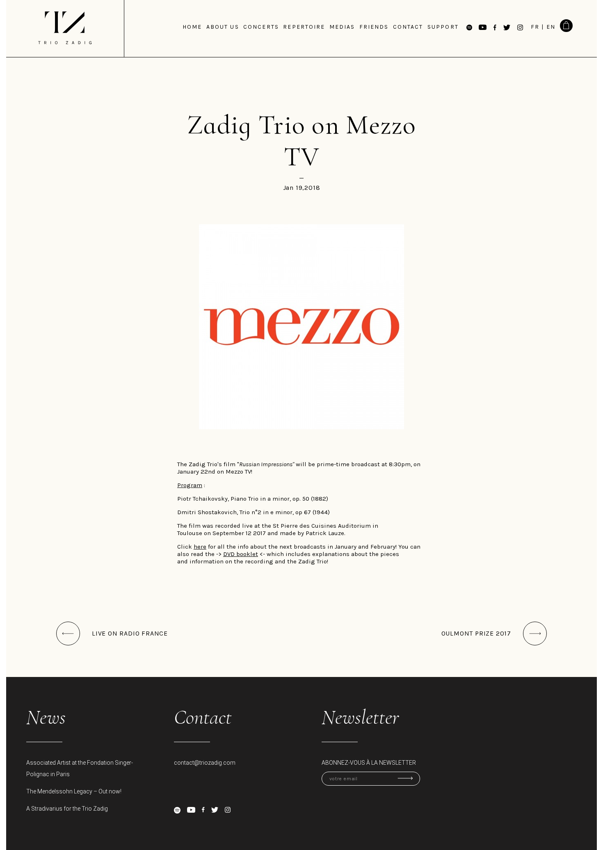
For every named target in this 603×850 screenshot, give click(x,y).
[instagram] (228, 810)
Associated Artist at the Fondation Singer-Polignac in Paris (79, 768)
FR (535, 26)
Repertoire (304, 26)
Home (192, 26)
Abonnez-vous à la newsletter (369, 762)
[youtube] (191, 810)
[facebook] (203, 809)
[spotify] (177, 810)
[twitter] (214, 810)
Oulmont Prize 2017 (476, 633)
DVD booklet (240, 554)
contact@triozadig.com (204, 762)
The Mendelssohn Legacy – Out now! (73, 791)
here (200, 546)
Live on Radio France (130, 633)
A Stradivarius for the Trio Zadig (67, 808)
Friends (374, 26)
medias (342, 26)
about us (222, 26)
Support (443, 26)
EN (550, 26)
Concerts (261, 26)
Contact (408, 26)
